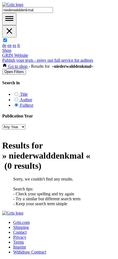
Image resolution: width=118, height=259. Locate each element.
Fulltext (26, 105)
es (14, 45)
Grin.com (21, 222)
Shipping (21, 227)
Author (25, 99)
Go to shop (18, 66)
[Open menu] (9, 19)
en (9, 45)
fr (18, 45)
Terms (18, 242)
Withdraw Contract (29, 252)
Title (23, 94)
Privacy (19, 237)
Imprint (19, 247)
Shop (6, 50)
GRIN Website (15, 55)
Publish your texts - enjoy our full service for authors (47, 60)
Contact (20, 232)
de (4, 45)
